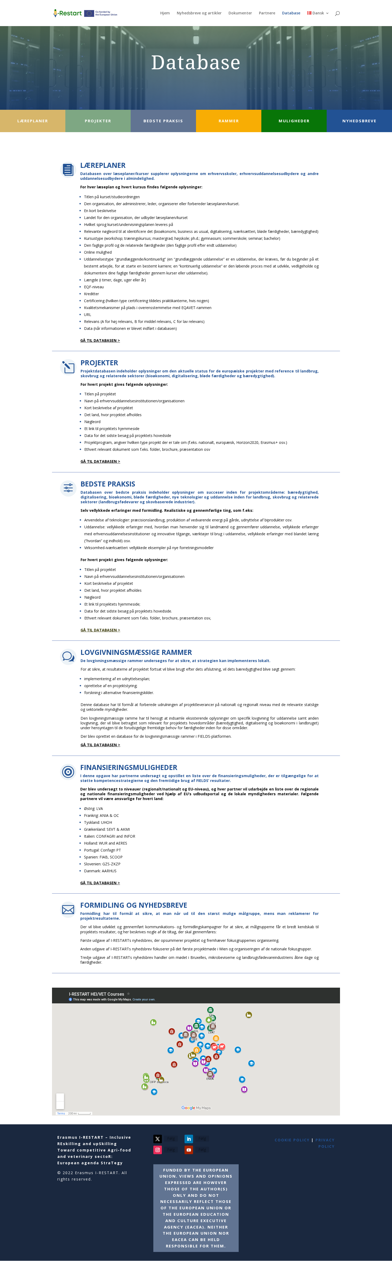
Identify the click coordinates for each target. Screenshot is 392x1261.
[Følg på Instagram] (157, 1150)
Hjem (165, 13)
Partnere (267, 13)
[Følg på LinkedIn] (189, 1139)
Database (291, 13)
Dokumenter (240, 13)
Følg (171, 1138)
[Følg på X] (157, 1139)
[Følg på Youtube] (189, 1150)
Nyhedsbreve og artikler (199, 13)
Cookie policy (292, 1139)
